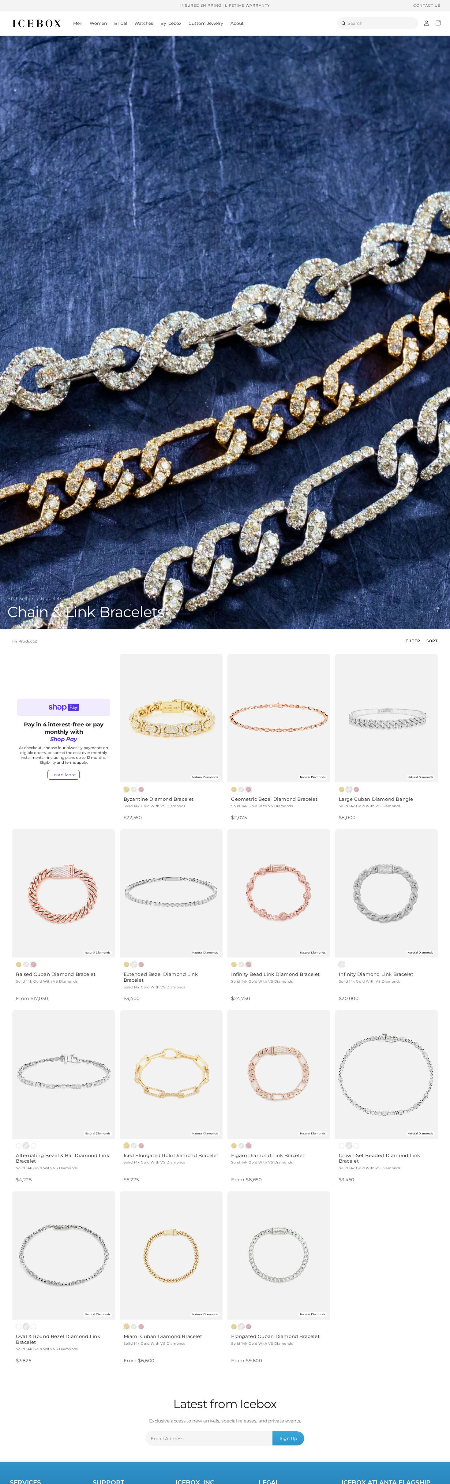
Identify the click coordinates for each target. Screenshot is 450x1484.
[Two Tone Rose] (33, 1146)
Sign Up (288, 1438)
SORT (432, 641)
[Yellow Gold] (126, 789)
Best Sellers (21, 598)
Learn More (63, 775)
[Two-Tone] (18, 1146)
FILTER (413, 641)
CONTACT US (426, 5)
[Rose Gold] (141, 789)
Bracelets (51, 598)
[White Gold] (134, 789)
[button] (77, 23)
